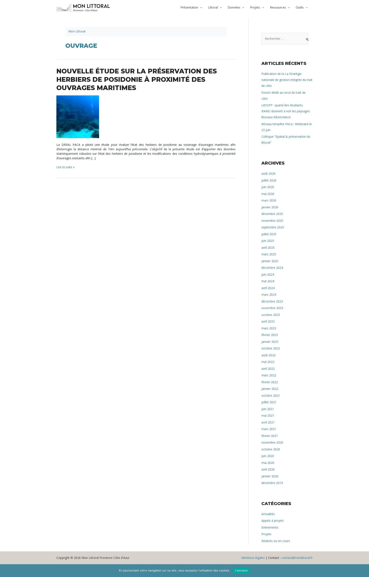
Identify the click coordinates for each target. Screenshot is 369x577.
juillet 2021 (268, 402)
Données (234, 7)
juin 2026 (267, 187)
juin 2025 (267, 241)
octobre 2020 (270, 449)
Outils (300, 7)
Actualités (268, 514)
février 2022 (269, 382)
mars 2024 (268, 294)
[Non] (364, 570)
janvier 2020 (269, 476)
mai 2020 (267, 463)
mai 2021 (267, 415)
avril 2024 (268, 288)
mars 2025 (268, 254)
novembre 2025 (272, 221)
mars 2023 (268, 328)
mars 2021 (268, 429)
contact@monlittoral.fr (297, 558)
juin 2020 (267, 456)
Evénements (269, 527)
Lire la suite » (65, 167)
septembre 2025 (272, 227)
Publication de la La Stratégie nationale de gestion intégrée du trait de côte (286, 80)
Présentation (189, 7)
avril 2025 (268, 247)
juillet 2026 (268, 180)
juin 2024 (267, 274)
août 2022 (268, 355)
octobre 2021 (270, 395)
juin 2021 (267, 409)
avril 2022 (268, 369)
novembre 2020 (272, 442)
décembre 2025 (272, 214)
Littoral (213, 7)
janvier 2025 (269, 261)
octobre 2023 (270, 315)
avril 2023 (268, 321)
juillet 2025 (268, 234)
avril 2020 (268, 469)
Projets (255, 7)
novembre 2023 (272, 308)
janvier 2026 (269, 207)
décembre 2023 (272, 301)
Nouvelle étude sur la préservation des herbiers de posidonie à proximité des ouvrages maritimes (136, 79)
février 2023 (269, 335)
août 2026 (268, 173)
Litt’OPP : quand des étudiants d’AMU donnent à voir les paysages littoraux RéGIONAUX (285, 111)
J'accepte (241, 570)
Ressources (278, 7)
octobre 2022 (270, 348)
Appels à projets (272, 521)
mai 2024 (267, 281)
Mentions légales (253, 558)
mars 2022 (268, 375)
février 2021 (269, 436)
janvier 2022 (269, 389)
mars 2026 (268, 200)
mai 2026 (267, 194)
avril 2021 (268, 422)
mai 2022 (267, 362)
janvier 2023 (269, 342)
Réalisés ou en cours (275, 541)
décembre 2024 (272, 268)
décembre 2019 (272, 483)
